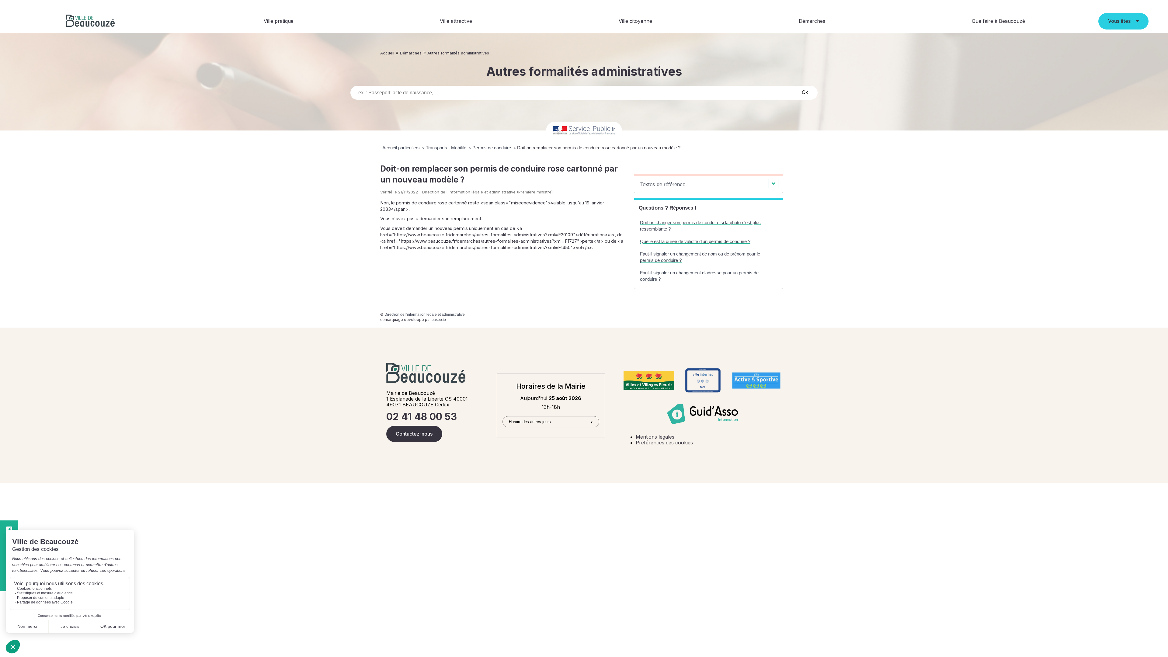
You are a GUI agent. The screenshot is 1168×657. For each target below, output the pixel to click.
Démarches (812, 21)
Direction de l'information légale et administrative (424, 314)
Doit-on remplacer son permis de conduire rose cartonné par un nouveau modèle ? (598, 147)
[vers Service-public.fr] (584, 131)
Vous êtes (1119, 21)
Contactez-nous (414, 434)
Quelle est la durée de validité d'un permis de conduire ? (695, 241)
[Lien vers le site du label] (649, 380)
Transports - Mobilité (447, 147)
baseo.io (439, 320)
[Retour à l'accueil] (90, 21)
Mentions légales (655, 437)
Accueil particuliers (401, 147)
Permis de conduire (492, 147)
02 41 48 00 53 (421, 416)
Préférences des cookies (664, 443)
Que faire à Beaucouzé (998, 21)
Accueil (387, 53)
